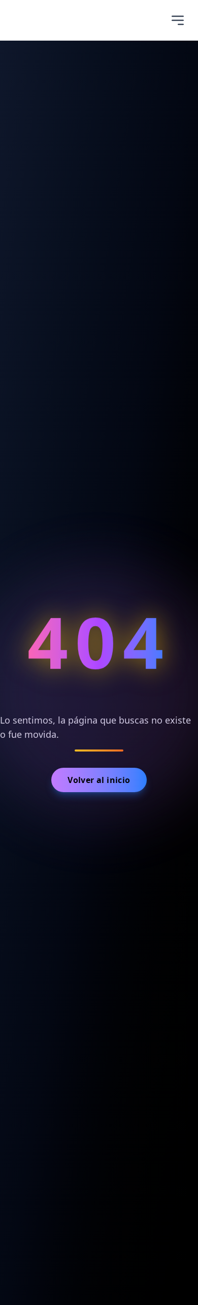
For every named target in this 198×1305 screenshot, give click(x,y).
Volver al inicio (99, 780)
